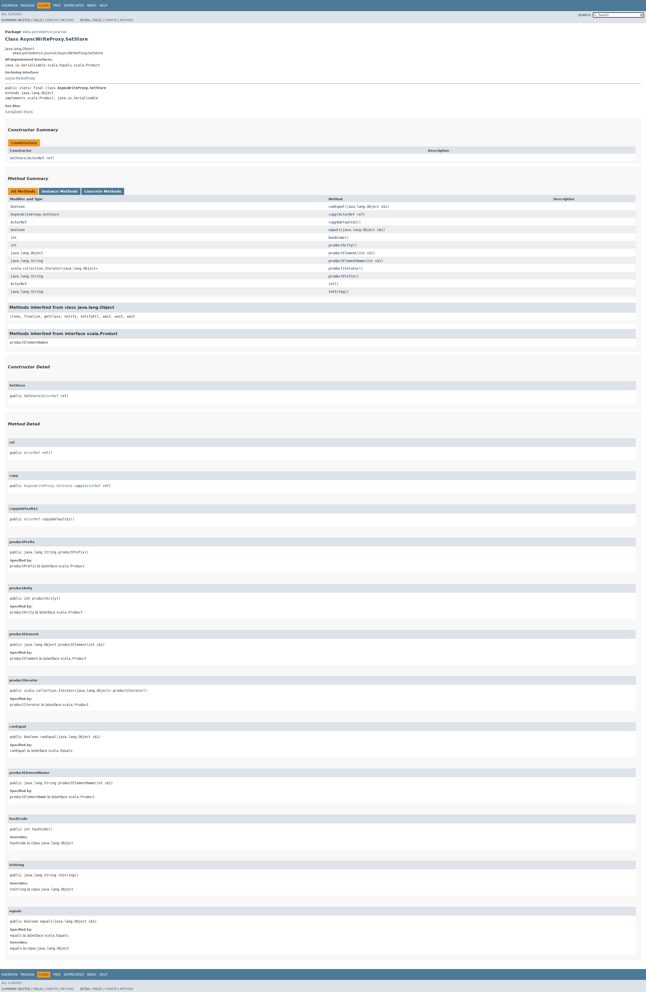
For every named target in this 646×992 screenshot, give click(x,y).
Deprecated (74, 5)
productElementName (347, 261)
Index (91, 5)
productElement (343, 253)
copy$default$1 (343, 222)
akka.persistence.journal (44, 32)
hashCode (337, 238)
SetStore (18, 158)
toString (337, 292)
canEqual (337, 207)
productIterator (344, 268)
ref (332, 284)
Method (67, 20)
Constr (51, 20)
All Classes (12, 14)
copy (333, 214)
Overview (10, 5)
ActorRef (36, 158)
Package (28, 5)
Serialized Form (19, 112)
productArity (341, 245)
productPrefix (342, 276)
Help (103, 5)
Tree (57, 5)
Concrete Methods (102, 191)
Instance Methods (59, 191)
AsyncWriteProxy (20, 78)
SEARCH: (584, 15)
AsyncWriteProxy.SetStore (35, 214)
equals (335, 230)
